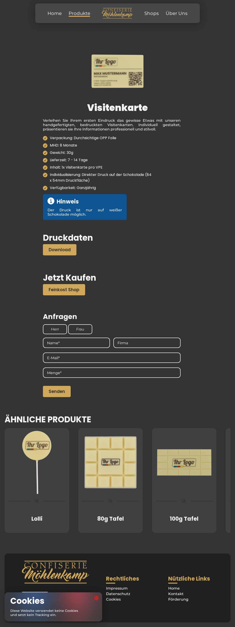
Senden (57, 391)
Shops (151, 13)
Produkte (79, 13)
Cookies (113, 599)
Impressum (117, 588)
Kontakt (176, 594)
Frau (80, 329)
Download (60, 250)
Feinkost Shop (64, 290)
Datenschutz (118, 594)
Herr (55, 329)
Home (55, 13)
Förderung (178, 599)
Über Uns (176, 13)
